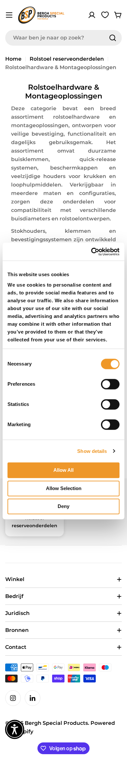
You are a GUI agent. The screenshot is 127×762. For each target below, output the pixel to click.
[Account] (92, 15)
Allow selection (63, 488)
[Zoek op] (113, 38)
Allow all (63, 470)
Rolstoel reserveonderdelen (67, 59)
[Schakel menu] (9, 15)
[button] (14, 729)
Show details (92, 451)
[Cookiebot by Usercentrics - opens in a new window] (91, 251)
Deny (63, 506)
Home (13, 59)
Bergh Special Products (56, 723)
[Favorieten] (105, 15)
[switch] (110, 384)
